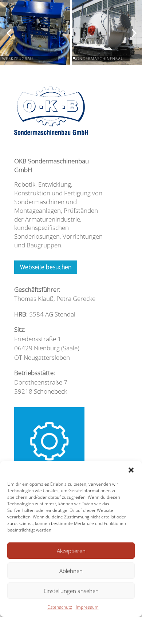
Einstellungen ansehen (71, 590)
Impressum (87, 607)
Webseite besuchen (45, 267)
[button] (131, 470)
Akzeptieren (71, 550)
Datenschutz (59, 607)
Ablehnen (71, 570)
